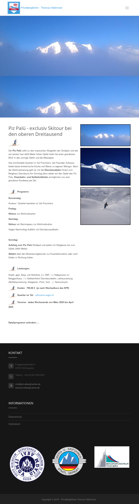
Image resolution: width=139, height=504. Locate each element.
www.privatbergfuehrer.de (27, 387)
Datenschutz (15, 416)
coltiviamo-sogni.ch (44, 295)
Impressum (14, 423)
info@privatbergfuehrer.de (27, 384)
